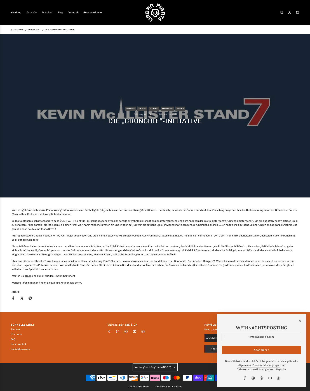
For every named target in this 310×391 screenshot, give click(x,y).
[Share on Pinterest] (30, 298)
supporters (167, 109)
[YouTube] (134, 331)
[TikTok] (143, 331)
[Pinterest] (126, 331)
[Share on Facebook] (13, 298)
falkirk (142, 109)
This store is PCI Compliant (168, 386)
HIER (28, 275)
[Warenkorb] (297, 13)
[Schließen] (300, 321)
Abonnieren (261, 349)
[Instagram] (118, 331)
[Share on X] (22, 298)
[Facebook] (109, 331)
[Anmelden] (289, 13)
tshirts (180, 109)
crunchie (130, 109)
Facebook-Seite (71, 282)
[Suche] (282, 13)
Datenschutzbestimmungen (253, 369)
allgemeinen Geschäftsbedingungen (259, 365)
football (154, 109)
